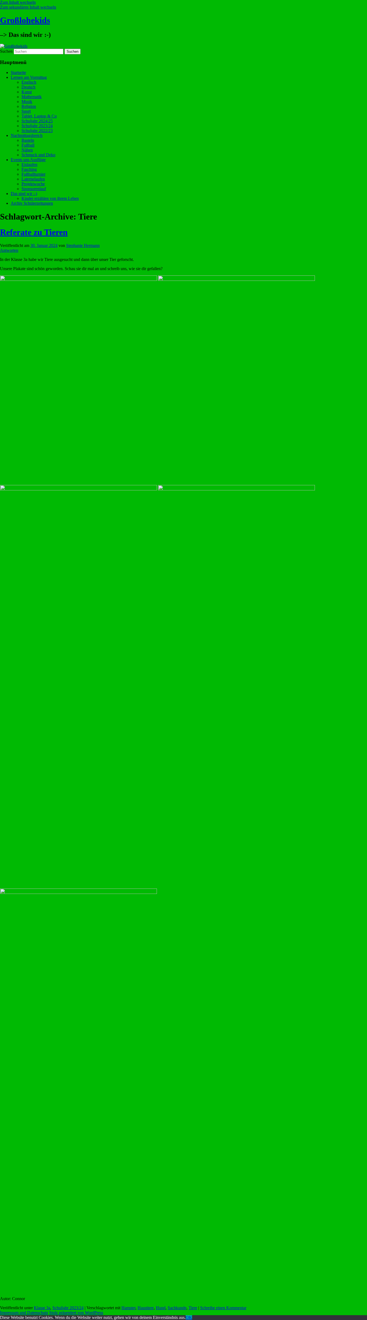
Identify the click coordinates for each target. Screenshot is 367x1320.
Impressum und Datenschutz (24, 1312)
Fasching (29, 169)
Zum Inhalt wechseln (18, 2)
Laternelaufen (33, 179)
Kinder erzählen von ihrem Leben (50, 198)
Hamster (128, 1307)
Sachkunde (177, 1307)
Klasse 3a (42, 1307)
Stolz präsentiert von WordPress (76, 1312)
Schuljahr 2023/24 (37, 125)
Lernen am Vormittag (29, 77)
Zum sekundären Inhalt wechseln (28, 7)
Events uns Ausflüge (28, 159)
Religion (28, 106)
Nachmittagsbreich (26, 135)
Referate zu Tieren (34, 232)
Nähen (27, 150)
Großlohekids (25, 20)
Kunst (26, 92)
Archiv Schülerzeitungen (32, 203)
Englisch (28, 82)
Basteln (27, 140)
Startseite (18, 72)
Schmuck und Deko (38, 155)
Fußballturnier (33, 174)
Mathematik (31, 96)
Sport (26, 111)
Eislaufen (29, 164)
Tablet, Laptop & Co (39, 116)
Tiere (193, 1307)
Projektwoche (33, 184)
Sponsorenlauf (33, 188)
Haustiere (146, 1307)
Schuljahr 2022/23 (37, 130)
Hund (160, 1307)
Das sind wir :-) (24, 193)
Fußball (27, 145)
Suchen (6, 51)
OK (189, 1317)
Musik (26, 101)
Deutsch (28, 87)
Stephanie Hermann (83, 245)
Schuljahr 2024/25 (37, 121)
